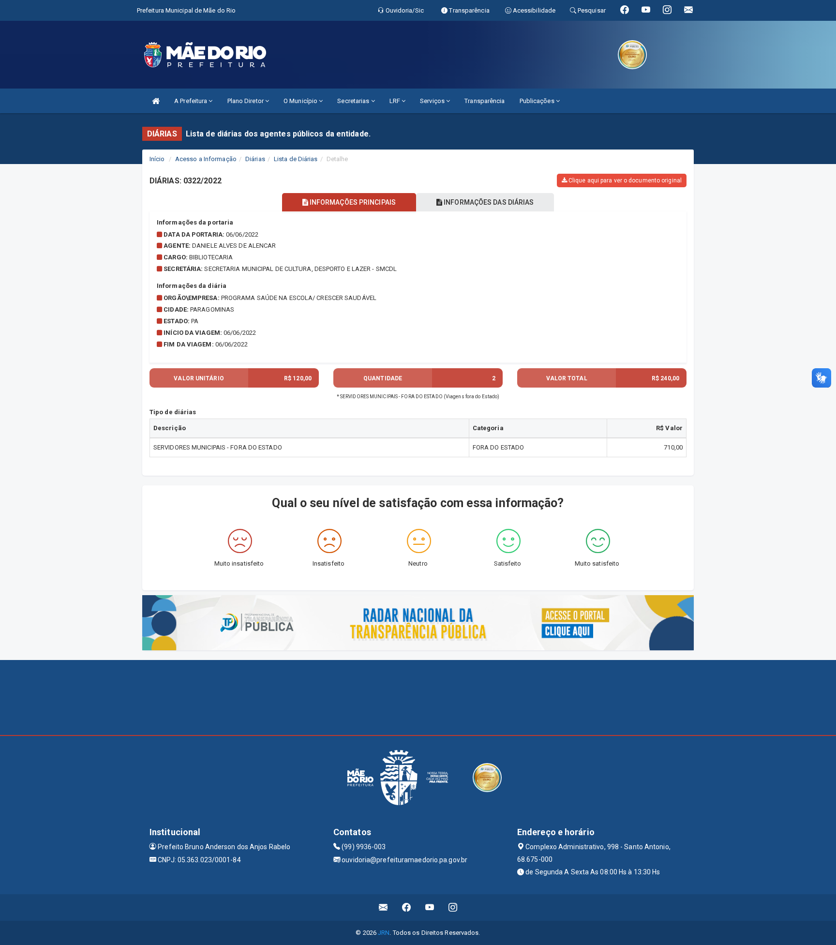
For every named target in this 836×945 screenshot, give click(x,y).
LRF (395, 101)
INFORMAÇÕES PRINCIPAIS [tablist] (352, 202)
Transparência (484, 101)
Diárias (255, 159)
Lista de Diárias (296, 159)
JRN (383, 932)
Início (157, 159)
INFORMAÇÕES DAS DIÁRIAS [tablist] (488, 202)
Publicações (538, 101)
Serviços (433, 101)
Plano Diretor (246, 101)
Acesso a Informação (206, 159)
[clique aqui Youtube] (429, 907)
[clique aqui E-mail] (383, 907)
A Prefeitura (191, 101)
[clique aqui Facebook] (406, 907)
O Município (301, 101)
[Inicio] (155, 101)
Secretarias (354, 101)
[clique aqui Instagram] (453, 907)
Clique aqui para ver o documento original (624, 180)
